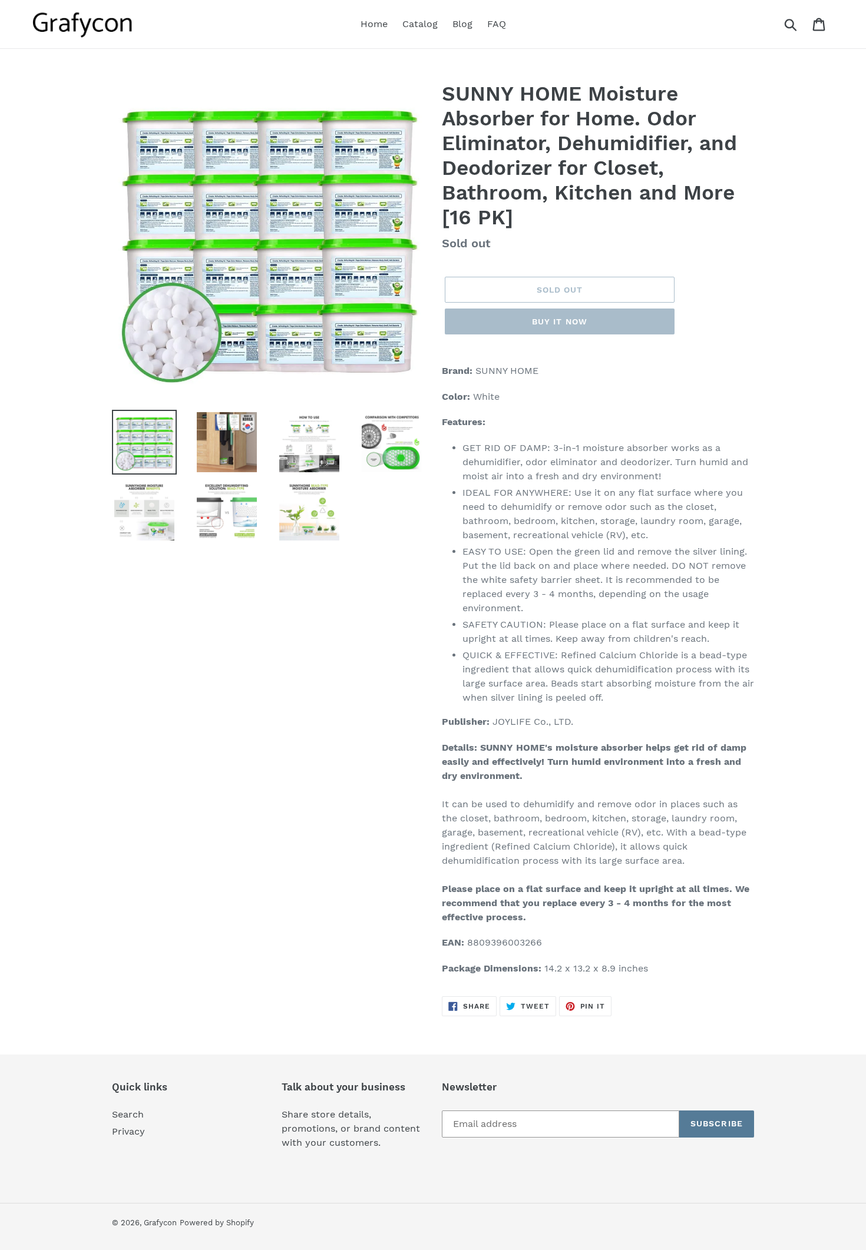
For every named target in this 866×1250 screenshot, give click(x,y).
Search (128, 1114)
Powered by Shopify (217, 1222)
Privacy (128, 1131)
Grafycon (160, 1222)
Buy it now (559, 321)
